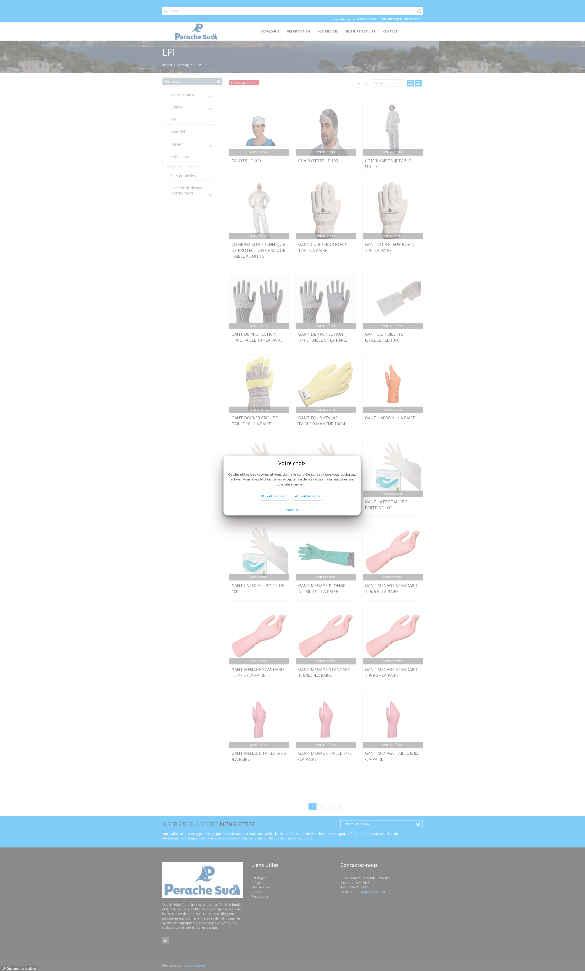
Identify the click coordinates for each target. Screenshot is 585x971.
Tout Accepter (309, 496)
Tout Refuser (275, 496)
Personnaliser (292, 509)
